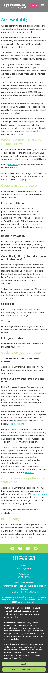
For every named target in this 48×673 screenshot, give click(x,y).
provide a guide (39, 494)
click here (13, 164)
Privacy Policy (11, 617)
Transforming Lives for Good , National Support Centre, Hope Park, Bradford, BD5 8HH (24, 589)
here (31, 396)
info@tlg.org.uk (24, 568)
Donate (34, 5)
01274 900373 (24, 577)
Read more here (16, 423)
